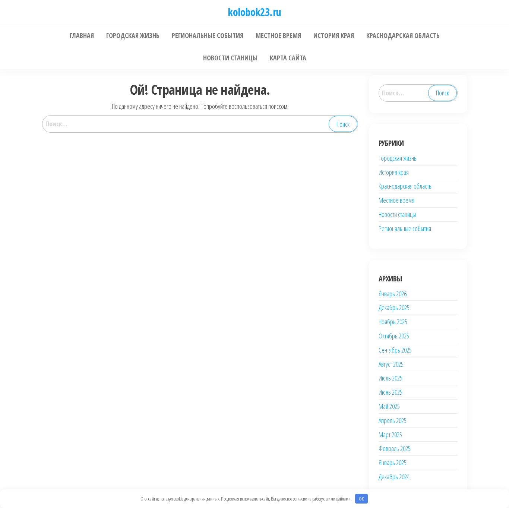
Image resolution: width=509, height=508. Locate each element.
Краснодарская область (405, 186)
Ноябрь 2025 (393, 321)
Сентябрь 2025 (395, 349)
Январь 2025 (393, 462)
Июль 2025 (390, 377)
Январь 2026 (393, 293)
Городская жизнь (398, 158)
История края (394, 172)
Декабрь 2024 (394, 476)
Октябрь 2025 (394, 335)
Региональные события (405, 228)
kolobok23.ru (254, 12)
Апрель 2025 (393, 420)
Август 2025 (391, 364)
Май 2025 (389, 406)
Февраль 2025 (395, 448)
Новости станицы (397, 214)
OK (361, 498)
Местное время (396, 200)
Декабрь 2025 (394, 307)
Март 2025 (390, 434)
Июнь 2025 (390, 392)
